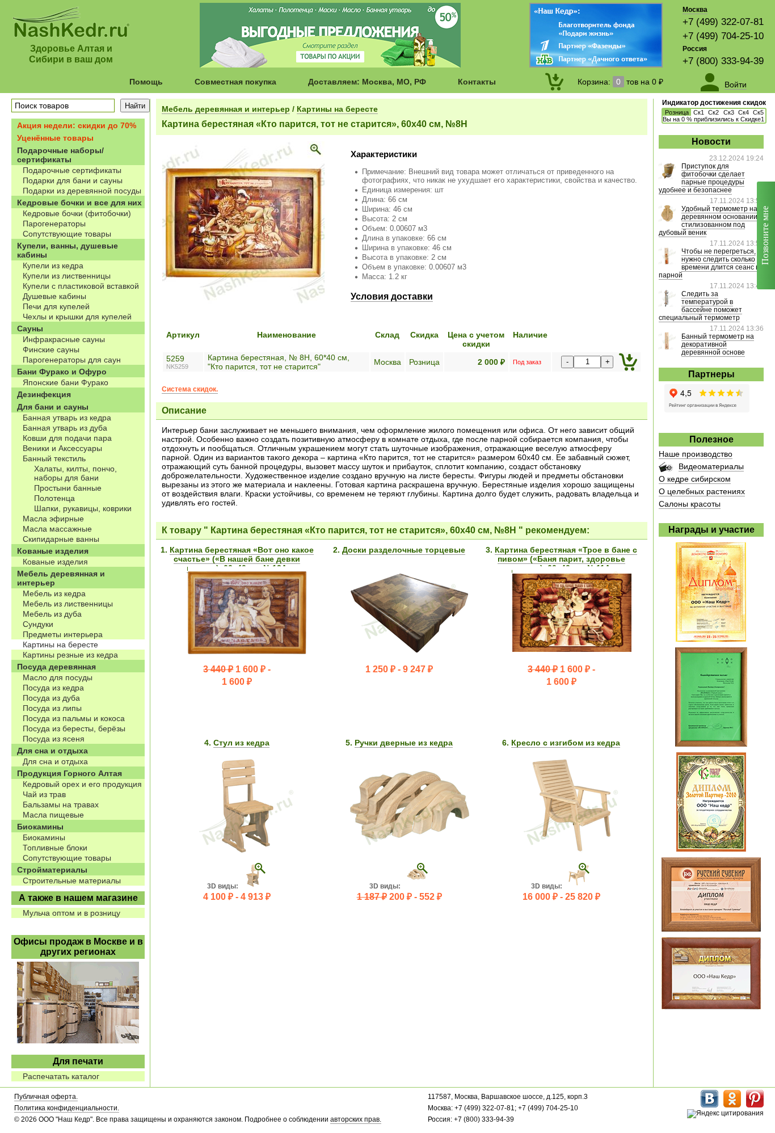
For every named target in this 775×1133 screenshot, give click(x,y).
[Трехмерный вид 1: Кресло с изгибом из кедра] (577, 886)
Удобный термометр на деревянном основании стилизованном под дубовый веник (708, 221)
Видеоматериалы (711, 466)
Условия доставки (392, 296)
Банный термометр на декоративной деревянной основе (717, 344)
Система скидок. (190, 389)
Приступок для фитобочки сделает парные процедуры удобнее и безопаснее (702, 178)
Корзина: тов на (620, 81)
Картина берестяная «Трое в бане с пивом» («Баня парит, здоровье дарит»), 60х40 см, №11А (566, 558)
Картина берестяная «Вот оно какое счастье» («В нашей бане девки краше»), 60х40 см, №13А (242, 558)
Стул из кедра (241, 742)
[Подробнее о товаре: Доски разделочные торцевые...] (409, 657)
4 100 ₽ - (237, 897)
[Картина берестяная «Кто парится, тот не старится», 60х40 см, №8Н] (243, 301)
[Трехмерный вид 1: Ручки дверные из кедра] (415, 886)
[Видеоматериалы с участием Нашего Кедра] (666, 469)
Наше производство (695, 453)
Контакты (477, 81)
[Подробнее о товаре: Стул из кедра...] (247, 849)
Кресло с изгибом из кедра (565, 742)
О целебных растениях (702, 491)
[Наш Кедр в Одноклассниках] (732, 1105)
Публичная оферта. (46, 1097)
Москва (695, 10)
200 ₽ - (399, 897)
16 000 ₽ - (561, 897)
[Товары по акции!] (330, 64)
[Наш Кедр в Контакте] (709, 1105)
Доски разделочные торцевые (403, 549)
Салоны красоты (690, 503)
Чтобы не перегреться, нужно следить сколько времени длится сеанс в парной (709, 263)
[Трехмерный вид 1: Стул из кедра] (253, 886)
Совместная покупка (235, 81)
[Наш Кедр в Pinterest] (755, 1105)
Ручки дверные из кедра (404, 742)
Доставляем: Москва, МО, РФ (367, 81)
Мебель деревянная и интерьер (226, 108)
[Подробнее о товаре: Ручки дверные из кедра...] (409, 849)
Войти (736, 84)
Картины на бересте (337, 108)
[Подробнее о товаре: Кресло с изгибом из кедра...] (571, 849)
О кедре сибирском (695, 478)
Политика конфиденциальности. (66, 1108)
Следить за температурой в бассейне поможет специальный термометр (700, 306)
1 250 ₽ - (399, 669)
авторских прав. (355, 1119)
